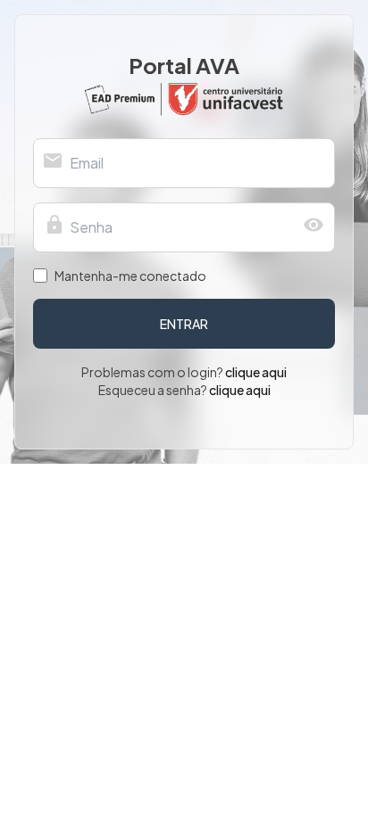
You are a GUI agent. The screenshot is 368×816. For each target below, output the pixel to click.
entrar (184, 324)
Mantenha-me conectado (130, 276)
